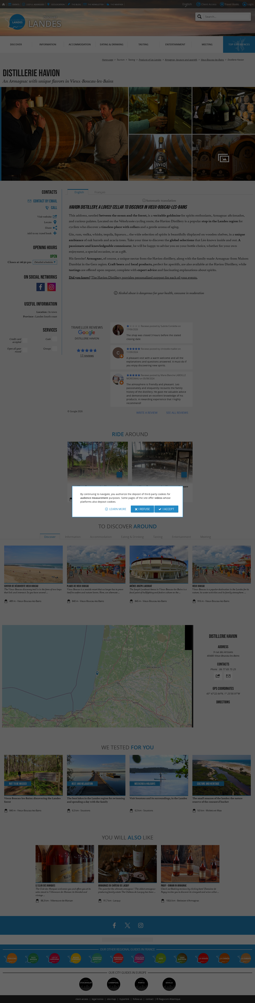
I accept (168, 509)
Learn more (117, 509)
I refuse (144, 509)
